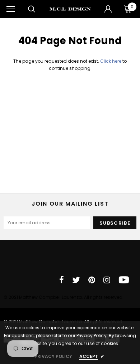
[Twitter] (76, 280)
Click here (111, 61)
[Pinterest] (91, 280)
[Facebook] (61, 280)
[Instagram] (106, 280)
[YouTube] (123, 280)
